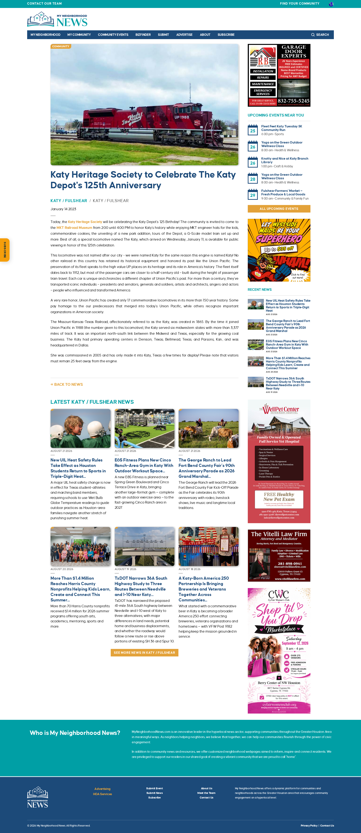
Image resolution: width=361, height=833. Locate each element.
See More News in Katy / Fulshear (144, 652)
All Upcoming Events (279, 208)
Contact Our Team (44, 3)
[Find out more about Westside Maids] (279, 250)
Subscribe (226, 34)
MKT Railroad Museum (74, 228)
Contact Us (206, 797)
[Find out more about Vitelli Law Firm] (279, 555)
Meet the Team (206, 793)
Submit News (154, 793)
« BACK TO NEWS (67, 384)
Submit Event (154, 788)
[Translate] (331, 4)
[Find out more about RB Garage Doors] (279, 75)
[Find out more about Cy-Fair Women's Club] (279, 651)
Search (322, 34)
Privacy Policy (309, 825)
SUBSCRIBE (4, 250)
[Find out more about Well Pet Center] (279, 461)
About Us (206, 788)
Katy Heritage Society (85, 222)
